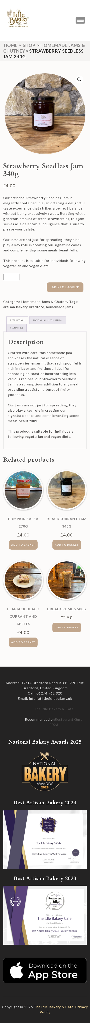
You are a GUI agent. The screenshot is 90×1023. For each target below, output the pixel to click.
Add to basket (65, 287)
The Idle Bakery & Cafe (54, 709)
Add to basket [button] (23, 544)
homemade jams (59, 307)
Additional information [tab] (47, 320)
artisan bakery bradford (23, 307)
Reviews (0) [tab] (16, 328)
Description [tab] (17, 320)
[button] (79, 79)
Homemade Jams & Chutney (44, 301)
